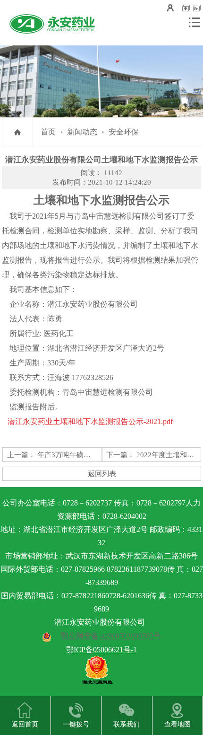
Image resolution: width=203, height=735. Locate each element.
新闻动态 (82, 132)
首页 (48, 132)
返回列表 (102, 474)
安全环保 (124, 132)
